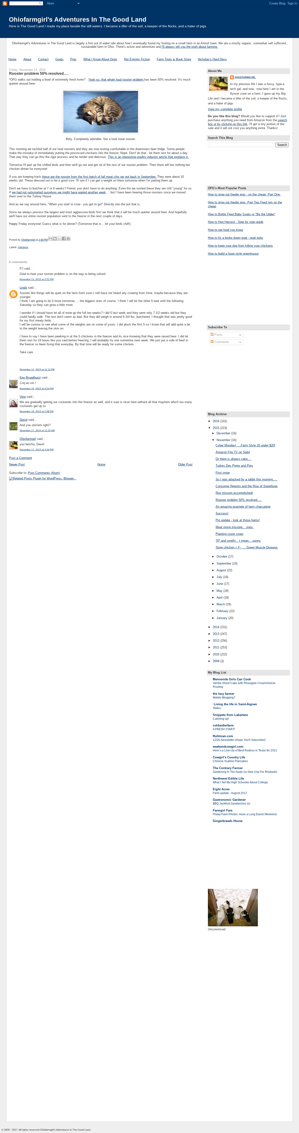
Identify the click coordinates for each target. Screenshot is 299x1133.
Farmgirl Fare (222, 810)
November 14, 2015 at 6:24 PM (36, 388)
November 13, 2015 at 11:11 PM (37, 369)
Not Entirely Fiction (137, 59)
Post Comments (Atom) (44, 473)
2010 (216, 654)
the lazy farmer (223, 693)
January (222, 618)
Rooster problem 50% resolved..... (239, 500)
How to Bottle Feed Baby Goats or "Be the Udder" (241, 214)
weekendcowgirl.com (228, 746)
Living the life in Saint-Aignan (235, 704)
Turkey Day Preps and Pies (234, 465)
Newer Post (17, 464)
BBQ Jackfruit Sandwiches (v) (231, 803)
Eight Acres (221, 789)
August (222, 570)
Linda (23, 287)
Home (12, 59)
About (27, 59)
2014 (216, 627)
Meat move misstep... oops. (235, 527)
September (224, 563)
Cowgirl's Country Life (229, 757)
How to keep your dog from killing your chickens (240, 245)
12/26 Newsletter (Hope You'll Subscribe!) (239, 740)
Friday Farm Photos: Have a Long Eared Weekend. (245, 814)
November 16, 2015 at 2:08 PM (36, 411)
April (220, 597)
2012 (216, 640)
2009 (216, 661)
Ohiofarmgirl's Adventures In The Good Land (77, 19)
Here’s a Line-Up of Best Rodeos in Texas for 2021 (245, 750)
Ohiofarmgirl (28, 439)
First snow (223, 472)
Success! (222, 513)
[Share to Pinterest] (68, 238)
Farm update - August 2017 (230, 793)
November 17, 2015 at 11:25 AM (37, 430)
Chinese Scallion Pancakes (230, 761)
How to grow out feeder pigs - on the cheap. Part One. (244, 194)
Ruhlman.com (223, 736)
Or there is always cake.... (233, 459)
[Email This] (50, 238)
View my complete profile (225, 109)
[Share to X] (59, 238)
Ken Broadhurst (30, 377)
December (224, 433)
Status (217, 708)
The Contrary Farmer (228, 768)
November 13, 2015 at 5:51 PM (36, 279)
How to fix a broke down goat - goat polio (235, 238)
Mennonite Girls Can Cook (232, 679)
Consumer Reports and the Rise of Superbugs (247, 486)
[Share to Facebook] (63, 238)
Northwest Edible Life (228, 778)
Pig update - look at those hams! (238, 520)
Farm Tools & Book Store (174, 59)
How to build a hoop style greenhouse (233, 253)
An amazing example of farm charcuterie (243, 506)
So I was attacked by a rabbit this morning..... (247, 479)
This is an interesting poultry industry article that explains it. (148, 157)
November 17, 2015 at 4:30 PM (36, 449)
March (221, 604)
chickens (23, 247)
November (224, 440)
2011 (216, 647)
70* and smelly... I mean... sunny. (238, 540)
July (220, 577)
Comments (221, 342)
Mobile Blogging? (224, 697)
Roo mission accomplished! (234, 493)
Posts (218, 334)
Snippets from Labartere (230, 715)
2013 (216, 634)
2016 (216, 421)
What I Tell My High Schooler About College (240, 782)
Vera (23, 396)
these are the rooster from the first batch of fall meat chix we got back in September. (99, 176)
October (222, 556)
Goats (59, 59)
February (223, 611)
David (23, 419)
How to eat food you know (225, 230)
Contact (43, 59)
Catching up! (221, 718)
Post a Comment (20, 458)
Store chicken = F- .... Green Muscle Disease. (247, 547)
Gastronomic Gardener (229, 799)
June (220, 583)
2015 (216, 428)
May (220, 590)
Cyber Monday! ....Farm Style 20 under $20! (245, 445)
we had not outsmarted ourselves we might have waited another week (59, 192)
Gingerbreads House (227, 821)
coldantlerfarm (223, 725)
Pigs (73, 59)
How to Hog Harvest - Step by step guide (235, 222)
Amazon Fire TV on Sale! (233, 452)
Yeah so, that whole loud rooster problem (116, 79)
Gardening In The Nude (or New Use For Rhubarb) (245, 772)
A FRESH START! (224, 729)
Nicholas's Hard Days (212, 59)
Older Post (185, 464)
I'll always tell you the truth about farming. (189, 46)
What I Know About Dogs (100, 59)
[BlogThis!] (55, 238)
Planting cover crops (229, 534)
